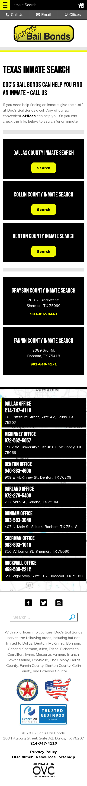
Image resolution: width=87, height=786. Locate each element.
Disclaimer (22, 757)
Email (46, 15)
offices (29, 115)
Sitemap (67, 757)
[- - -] (5, 5)
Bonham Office (18, 513)
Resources (46, 757)
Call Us (17, 15)
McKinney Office (20, 434)
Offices (75, 15)
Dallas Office (18, 403)
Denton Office (18, 464)
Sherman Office (20, 538)
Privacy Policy (43, 751)
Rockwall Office (20, 563)
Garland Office (19, 489)
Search (43, 167)
